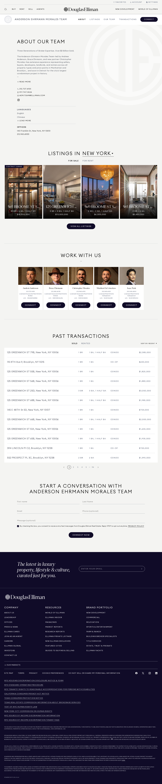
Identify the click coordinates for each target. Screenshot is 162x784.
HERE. (123, 760)
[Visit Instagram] (18, 100)
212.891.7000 (35, 735)
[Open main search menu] (6, 9)
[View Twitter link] (143, 674)
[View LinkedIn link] (156, 674)
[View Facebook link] (136, 674)
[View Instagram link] (149, 674)
